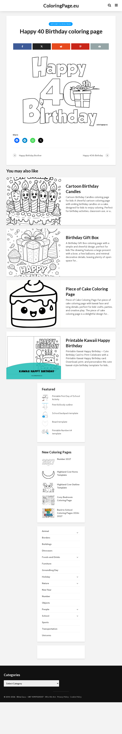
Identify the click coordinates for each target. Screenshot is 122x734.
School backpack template (65, 413)
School (45, 615)
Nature (45, 583)
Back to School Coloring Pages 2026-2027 (68, 513)
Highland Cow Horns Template (67, 473)
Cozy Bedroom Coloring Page (65, 499)
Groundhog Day (50, 570)
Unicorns (46, 635)
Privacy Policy (63, 697)
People (45, 609)
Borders (46, 537)
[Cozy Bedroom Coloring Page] (48, 500)
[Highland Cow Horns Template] (48, 474)
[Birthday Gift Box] (33, 252)
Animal (45, 531)
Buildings (47, 544)
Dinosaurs (47, 550)
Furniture (46, 563)
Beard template (59, 421)
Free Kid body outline (62, 404)
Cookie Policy (75, 697)
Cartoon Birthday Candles (82, 189)
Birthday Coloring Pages (61, 24)
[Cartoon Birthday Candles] (33, 200)
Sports (45, 622)
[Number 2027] (48, 462)
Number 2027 (64, 459)
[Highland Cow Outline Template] (48, 487)
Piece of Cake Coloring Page (87, 291)
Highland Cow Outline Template (68, 486)
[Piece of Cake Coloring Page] (33, 303)
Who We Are (50, 697)
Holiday (46, 576)
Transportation (49, 628)
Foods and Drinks (51, 557)
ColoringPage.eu (61, 5)
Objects (46, 602)
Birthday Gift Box (82, 237)
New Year (46, 589)
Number (46, 596)
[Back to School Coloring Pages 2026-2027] (48, 512)
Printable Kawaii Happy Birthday (88, 343)
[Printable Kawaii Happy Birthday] (33, 355)
